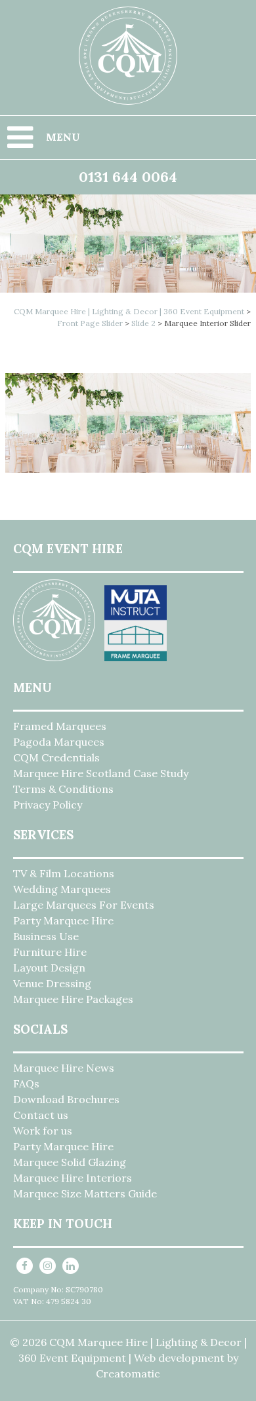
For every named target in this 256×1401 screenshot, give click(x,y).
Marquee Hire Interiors (72, 1177)
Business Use (46, 936)
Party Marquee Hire (63, 920)
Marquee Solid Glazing (69, 1162)
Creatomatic (128, 1373)
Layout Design (49, 967)
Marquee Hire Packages (73, 999)
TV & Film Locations (63, 873)
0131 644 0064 (128, 177)
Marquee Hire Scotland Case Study (100, 773)
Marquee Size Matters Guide (85, 1193)
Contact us (40, 1114)
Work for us (42, 1130)
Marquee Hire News (63, 1067)
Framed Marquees (59, 726)
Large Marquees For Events (83, 904)
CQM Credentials (56, 757)
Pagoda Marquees (58, 741)
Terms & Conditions (63, 788)
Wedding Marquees (62, 889)
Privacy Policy (47, 804)
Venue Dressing (52, 983)
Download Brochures (66, 1099)
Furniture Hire (50, 951)
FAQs (26, 1083)
